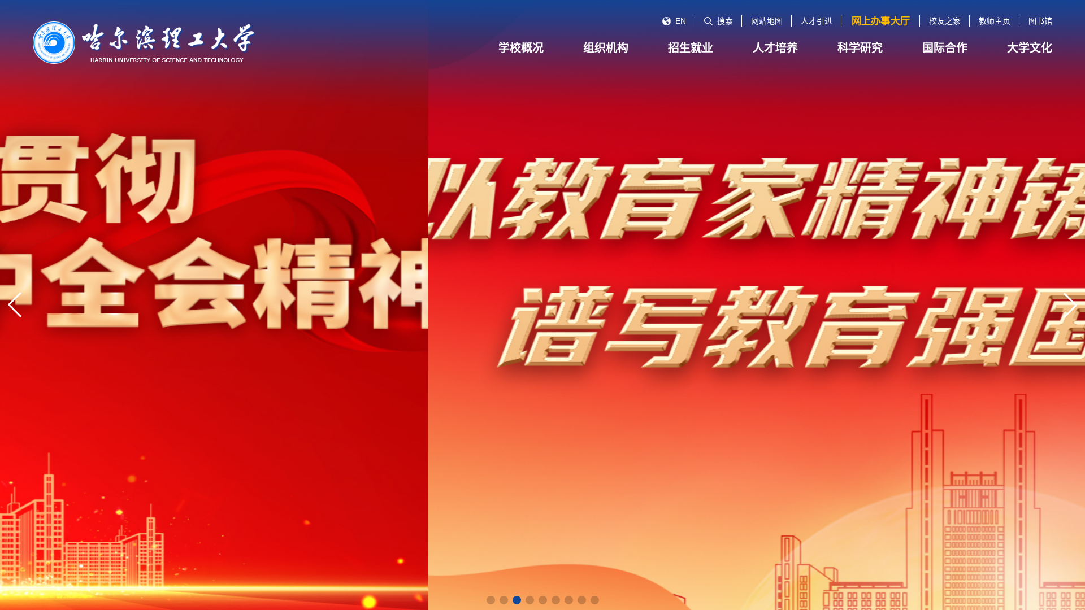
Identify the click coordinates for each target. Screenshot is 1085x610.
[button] (491, 600)
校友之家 (945, 20)
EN (680, 20)
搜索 (725, 20)
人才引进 (816, 20)
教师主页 (994, 20)
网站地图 (767, 20)
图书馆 (1040, 20)
